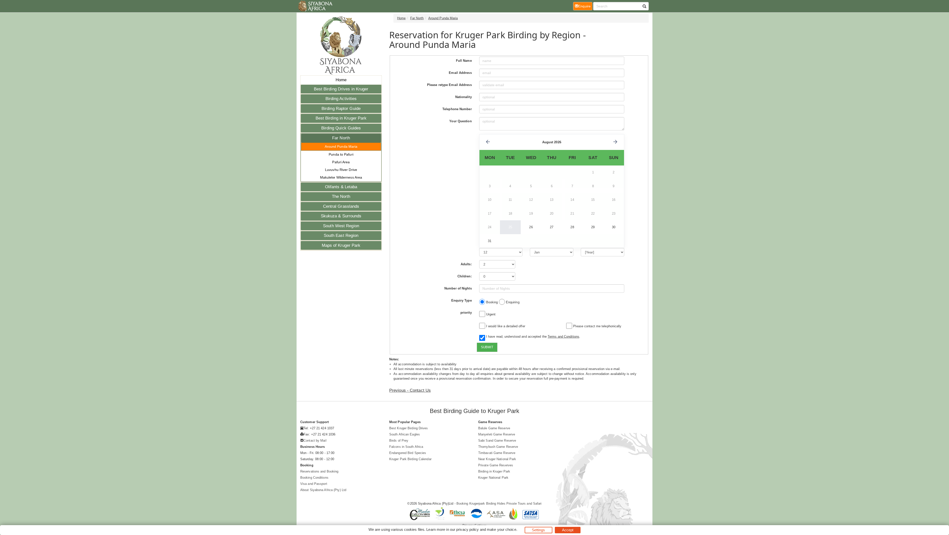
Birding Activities (341, 98)
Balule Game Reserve (494, 428)
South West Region (341, 226)
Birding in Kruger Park (494, 471)
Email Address (460, 73)
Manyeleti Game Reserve (496, 434)
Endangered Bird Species (407, 453)
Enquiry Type (461, 300)
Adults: (466, 264)
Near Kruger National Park (497, 459)
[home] (315, 6)
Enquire (585, 6)
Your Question (460, 121)
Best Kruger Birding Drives (408, 428)
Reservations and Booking (319, 471)
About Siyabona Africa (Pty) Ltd (323, 490)
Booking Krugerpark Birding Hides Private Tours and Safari (499, 503)
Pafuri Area (341, 162)
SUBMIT (487, 347)
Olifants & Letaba (341, 187)
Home (341, 80)
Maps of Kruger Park (341, 245)
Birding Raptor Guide (341, 108)
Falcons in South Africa (406, 447)
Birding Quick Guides (341, 128)
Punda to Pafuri (341, 154)
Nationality (463, 97)
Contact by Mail (314, 440)
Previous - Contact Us (410, 390)
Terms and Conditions (563, 336)
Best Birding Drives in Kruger (341, 89)
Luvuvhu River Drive (341, 170)
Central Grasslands (341, 206)
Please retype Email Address (449, 85)
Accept (568, 530)
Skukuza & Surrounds (341, 216)
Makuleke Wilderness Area (341, 177)
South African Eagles (404, 434)
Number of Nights (458, 288)
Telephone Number (457, 109)
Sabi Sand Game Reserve (497, 440)
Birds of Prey (398, 440)
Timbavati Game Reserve (496, 453)
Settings (538, 530)
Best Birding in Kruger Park (341, 118)
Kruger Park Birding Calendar (410, 459)
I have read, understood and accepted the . (532, 336)
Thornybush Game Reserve (498, 447)
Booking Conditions (314, 477)
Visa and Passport (313, 484)
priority (466, 312)
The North (341, 196)
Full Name (464, 60)
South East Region (341, 235)
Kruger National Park (493, 477)
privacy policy (467, 529)
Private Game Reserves (495, 465)
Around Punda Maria (341, 146)
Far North (341, 138)
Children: (464, 276)
